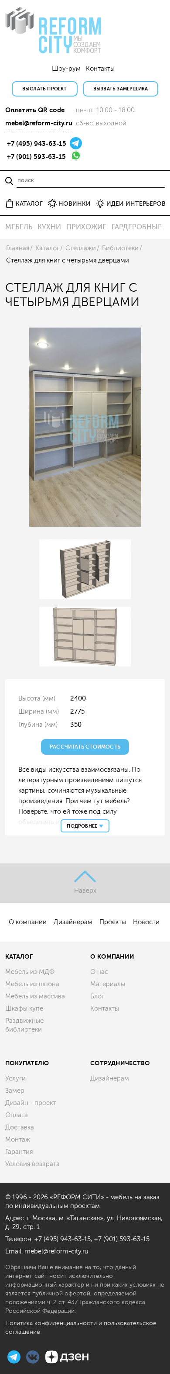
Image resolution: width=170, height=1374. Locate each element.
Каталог (47, 248)
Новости (146, 922)
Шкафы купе (24, 1008)
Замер (14, 1090)
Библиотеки (120, 248)
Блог (97, 996)
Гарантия (19, 1152)
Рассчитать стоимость (85, 747)
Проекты (112, 922)
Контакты (100, 68)
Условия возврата (32, 1164)
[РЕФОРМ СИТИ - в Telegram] (14, 1356)
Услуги (15, 1078)
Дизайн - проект (30, 1103)
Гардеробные (137, 227)
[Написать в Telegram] (76, 142)
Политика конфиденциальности (51, 1323)
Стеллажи (80, 248)
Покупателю (27, 1063)
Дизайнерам (73, 922)
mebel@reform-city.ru (38, 123)
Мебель (18, 227)
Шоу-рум (66, 68)
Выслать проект (44, 89)
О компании (28, 922)
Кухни (49, 227)
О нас (99, 972)
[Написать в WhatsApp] (76, 155)
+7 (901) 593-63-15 (36, 157)
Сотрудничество (120, 1063)
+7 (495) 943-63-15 (36, 144)
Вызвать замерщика (120, 89)
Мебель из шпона (32, 984)
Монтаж (17, 1139)
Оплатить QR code (35, 110)
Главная (17, 248)
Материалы (107, 984)
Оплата (16, 1115)
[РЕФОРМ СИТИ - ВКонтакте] (33, 1356)
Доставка (19, 1127)
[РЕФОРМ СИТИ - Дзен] (66, 1356)
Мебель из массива (35, 996)
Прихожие (86, 227)
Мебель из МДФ (29, 972)
